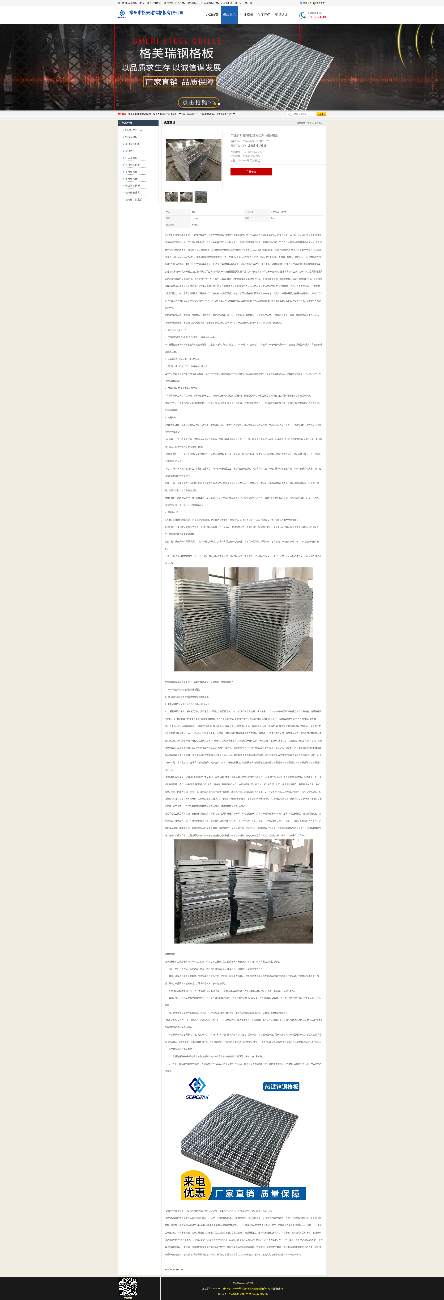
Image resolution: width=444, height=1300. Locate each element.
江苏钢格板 (131, 158)
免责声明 (244, 1294)
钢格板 (262, 145)
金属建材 (253, 145)
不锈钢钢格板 (132, 144)
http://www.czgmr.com (174, 1269)
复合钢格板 (131, 179)
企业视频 (246, 15)
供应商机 (229, 15)
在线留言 (251, 171)
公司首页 (212, 15)
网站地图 (264, 1294)
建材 (245, 145)
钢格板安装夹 (132, 192)
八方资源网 (234, 1294)
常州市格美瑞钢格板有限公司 (256, 1288)
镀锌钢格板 (131, 137)
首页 (309, 123)
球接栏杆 (130, 151)
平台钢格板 (131, 172)
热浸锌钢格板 (132, 165)
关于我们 (264, 15)
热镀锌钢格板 (132, 185)
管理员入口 (254, 1294)
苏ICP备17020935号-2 (233, 1288)
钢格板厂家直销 (133, 199)
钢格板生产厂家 (133, 130)
